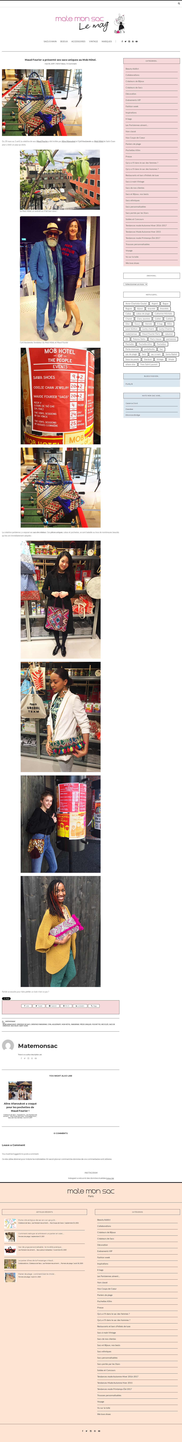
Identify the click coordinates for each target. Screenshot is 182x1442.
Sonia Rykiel (171, 354)
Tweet (40, 1006)
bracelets (164, 309)
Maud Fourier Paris (151, 334)
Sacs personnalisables (136, 207)
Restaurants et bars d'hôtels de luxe (142, 175)
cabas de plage (143, 314)
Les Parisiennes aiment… (137, 125)
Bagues (129, 309)
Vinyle (171, 359)
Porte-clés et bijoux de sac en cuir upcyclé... (37, 1220)
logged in (17, 1154)
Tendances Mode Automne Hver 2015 (143, 232)
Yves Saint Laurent (148, 364)
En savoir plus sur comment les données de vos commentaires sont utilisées (79, 1159)
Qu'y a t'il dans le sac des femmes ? (142, 163)
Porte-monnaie (132, 349)
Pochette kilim (145, 344)
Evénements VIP (133, 100)
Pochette (130, 344)
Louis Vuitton (131, 329)
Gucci (137, 324)
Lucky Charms (165, 329)
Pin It (67, 1006)
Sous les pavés (132, 359)
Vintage (93, 41)
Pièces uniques (85, 1024)
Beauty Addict (132, 69)
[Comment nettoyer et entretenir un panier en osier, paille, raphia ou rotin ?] (10, 1237)
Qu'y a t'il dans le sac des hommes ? (142, 169)
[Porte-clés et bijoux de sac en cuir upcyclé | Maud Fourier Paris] (10, 1223)
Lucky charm (148, 329)
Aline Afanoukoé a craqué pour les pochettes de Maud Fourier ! (20, 1107)
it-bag (159, 324)
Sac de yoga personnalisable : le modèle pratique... (40, 1247)
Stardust (148, 359)
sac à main (156, 354)
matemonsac (131, 334)
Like (27, 1006)
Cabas (128, 314)
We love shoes (132, 263)
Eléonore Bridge (133, 415)
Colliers (169, 319)
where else (130, 364)
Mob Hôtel (66, 1024)
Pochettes (96, 1024)
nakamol (169, 334)
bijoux (140, 309)
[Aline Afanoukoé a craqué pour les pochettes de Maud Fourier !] (20, 1091)
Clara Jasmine (143, 319)
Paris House (155, 339)
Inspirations (21, 1115)
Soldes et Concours (135, 219)
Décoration (131, 94)
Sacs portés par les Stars (137, 213)
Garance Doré (132, 403)
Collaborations (132, 75)
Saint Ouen (23, 1026)
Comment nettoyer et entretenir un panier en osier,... (41, 1233)
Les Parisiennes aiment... (40, 1223)
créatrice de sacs (23, 1024)
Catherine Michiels (163, 314)
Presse (129, 157)
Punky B (129, 384)
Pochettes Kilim (30, 1116)
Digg (95, 1006)
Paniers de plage (133, 144)
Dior (128, 324)
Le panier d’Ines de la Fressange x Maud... (36, 1260)
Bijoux (64, 41)
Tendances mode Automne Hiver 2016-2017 (146, 226)
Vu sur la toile (132, 257)
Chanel (129, 319)
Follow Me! (110, 1178)
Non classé (131, 131)
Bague (165, 304)
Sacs (144, 354)
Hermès (148, 324)
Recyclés (104, 1024)
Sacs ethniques (133, 200)
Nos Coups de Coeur (17, 1116)
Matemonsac (10, 1021)
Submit (53, 1006)
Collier (158, 319)
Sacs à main (50, 41)
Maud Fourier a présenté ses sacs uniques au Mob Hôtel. (60, 59)
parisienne (75, 1024)
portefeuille (149, 349)
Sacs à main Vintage (135, 182)
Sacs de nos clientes (15, 1118)
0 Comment (72, 64)
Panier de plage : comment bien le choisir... (37, 1274)
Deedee (129, 409)
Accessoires (78, 41)
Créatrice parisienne (39, 1024)
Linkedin (81, 1006)
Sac (161, 349)
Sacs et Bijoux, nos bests (137, 194)
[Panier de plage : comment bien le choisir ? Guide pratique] (10, 1277)
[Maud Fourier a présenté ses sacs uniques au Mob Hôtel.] (42, 104)
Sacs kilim (14, 1026)
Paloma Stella (139, 339)
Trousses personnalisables (138, 244)
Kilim (169, 324)
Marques (107, 41)
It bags (129, 119)
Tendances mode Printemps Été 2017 (143, 238)
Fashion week (132, 106)
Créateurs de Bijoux (135, 81)
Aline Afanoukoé (68, 141)
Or (127, 339)
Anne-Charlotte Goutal (136, 304)
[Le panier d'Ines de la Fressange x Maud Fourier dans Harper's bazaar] (10, 1264)
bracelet (151, 309)
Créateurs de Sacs (9, 1115)
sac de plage (131, 354)
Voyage (129, 251)
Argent (155, 304)
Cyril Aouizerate (54, 1024)
